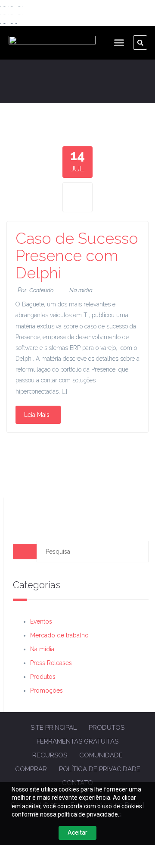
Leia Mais (37, 414)
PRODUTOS (106, 727)
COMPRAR (31, 769)
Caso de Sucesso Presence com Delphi (77, 255)
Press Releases (51, 662)
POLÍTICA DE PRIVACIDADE (99, 769)
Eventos (41, 621)
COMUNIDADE (101, 755)
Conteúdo (41, 290)
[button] (119, 43)
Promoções (46, 690)
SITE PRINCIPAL (54, 727)
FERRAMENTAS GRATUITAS (77, 741)
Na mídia (81, 290)
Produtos (43, 676)
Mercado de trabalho (59, 635)
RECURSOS (49, 755)
